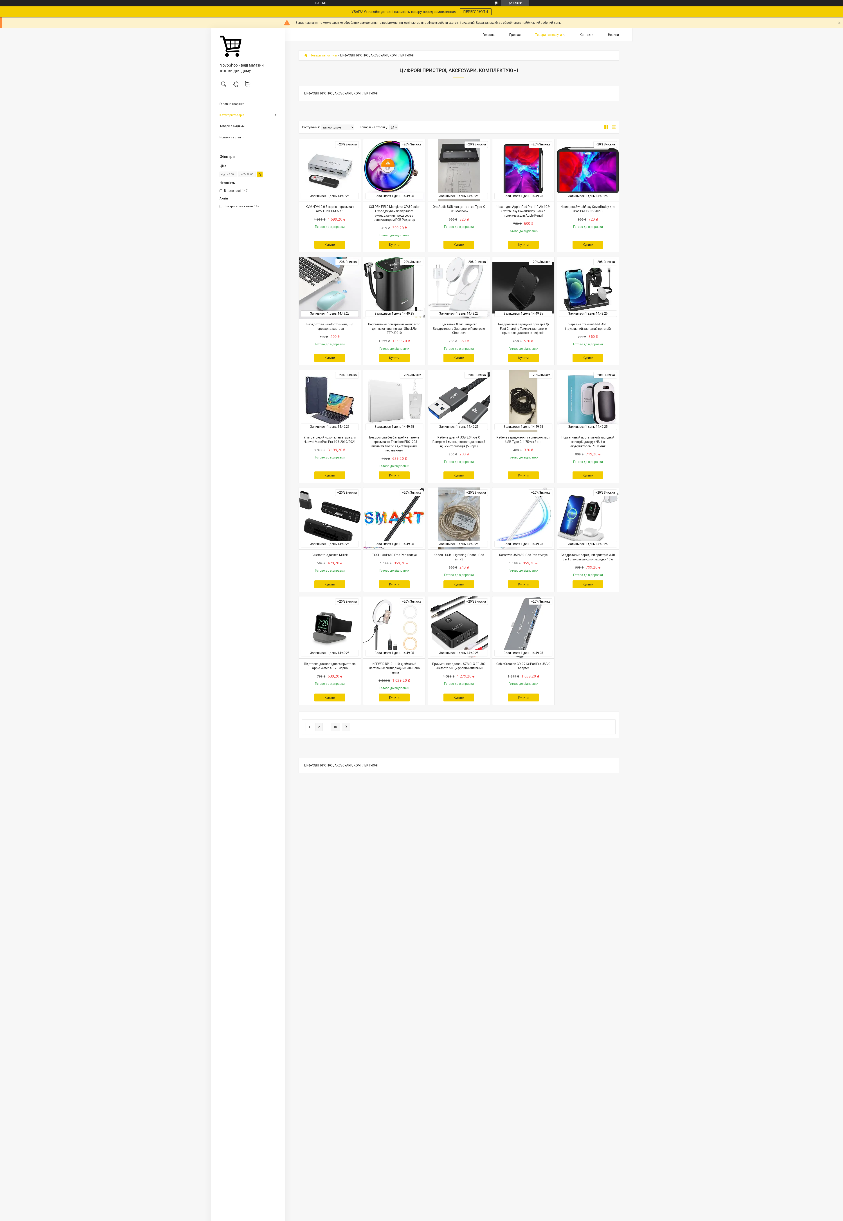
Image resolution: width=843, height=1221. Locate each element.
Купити (330, 244)
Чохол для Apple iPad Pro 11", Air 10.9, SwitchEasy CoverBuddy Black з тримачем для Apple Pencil (523, 211)
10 (335, 727)
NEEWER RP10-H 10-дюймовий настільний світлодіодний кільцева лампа (394, 668)
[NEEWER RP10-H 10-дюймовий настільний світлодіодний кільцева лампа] (394, 627)
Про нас (515, 34)
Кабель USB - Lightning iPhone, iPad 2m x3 (459, 557)
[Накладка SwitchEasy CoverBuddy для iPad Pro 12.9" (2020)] (588, 170)
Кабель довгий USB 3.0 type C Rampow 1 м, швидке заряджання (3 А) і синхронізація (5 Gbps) (458, 442)
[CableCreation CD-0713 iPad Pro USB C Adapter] (523, 627)
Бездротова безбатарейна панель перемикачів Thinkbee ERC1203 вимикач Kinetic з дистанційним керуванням (394, 444)
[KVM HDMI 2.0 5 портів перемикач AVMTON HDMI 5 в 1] (330, 170)
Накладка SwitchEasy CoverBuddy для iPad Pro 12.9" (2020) (588, 209)
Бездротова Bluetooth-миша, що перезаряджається (329, 326)
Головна (489, 34)
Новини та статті (231, 137)
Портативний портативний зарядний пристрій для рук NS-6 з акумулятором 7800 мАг (588, 442)
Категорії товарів (232, 115)
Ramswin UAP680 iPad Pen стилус (523, 555)
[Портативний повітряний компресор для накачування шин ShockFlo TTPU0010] (394, 288)
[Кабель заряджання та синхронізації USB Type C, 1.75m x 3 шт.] (523, 401)
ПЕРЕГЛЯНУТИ (475, 12)
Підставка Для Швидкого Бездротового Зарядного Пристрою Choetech (459, 328)
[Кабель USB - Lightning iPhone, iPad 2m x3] (459, 518)
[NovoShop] (248, 46)
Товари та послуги (548, 34)
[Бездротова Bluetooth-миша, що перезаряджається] (330, 288)
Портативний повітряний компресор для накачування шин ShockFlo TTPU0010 (394, 328)
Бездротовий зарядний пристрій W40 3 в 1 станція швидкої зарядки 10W (588, 557)
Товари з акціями (232, 126)
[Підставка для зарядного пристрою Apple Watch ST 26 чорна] (330, 627)
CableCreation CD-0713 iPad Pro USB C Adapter (523, 666)
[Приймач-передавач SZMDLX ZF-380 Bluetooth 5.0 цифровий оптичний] (459, 627)
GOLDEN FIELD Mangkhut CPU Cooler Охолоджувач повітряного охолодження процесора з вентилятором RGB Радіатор (394, 213)
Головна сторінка (232, 104)
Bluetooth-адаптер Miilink (330, 555)
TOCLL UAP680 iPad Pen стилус (394, 555)
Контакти (586, 34)
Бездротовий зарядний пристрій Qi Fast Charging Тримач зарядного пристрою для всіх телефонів (523, 328)
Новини (613, 34)
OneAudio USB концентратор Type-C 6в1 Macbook (459, 209)
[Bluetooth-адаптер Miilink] (330, 518)
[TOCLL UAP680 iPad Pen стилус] (394, 518)
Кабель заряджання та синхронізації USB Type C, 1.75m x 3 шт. (523, 440)
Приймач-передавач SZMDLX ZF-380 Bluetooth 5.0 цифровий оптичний (459, 666)
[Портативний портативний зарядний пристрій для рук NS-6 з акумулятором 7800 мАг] (588, 401)
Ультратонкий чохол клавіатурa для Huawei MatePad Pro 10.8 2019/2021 (330, 440)
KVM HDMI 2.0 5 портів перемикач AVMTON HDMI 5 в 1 (330, 209)
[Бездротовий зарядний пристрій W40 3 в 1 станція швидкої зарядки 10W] (588, 518)
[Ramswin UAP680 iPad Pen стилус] (523, 518)
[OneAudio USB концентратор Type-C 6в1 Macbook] (459, 170)
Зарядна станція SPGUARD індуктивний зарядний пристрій (588, 326)
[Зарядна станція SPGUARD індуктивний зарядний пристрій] (588, 288)
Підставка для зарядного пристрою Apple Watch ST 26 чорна (330, 666)
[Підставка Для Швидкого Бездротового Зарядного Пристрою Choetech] (459, 288)
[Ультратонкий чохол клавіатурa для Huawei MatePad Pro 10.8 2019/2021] (330, 401)
